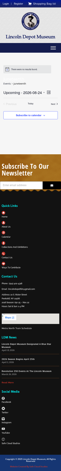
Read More (8, 382)
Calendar (6, 237)
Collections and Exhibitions (15, 247)
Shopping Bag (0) (44, 3)
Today (30, 103)
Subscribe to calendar (28, 115)
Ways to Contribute (11, 267)
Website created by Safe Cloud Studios (29, 466)
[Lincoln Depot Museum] (30, 21)
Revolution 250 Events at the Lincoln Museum (27, 371)
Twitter (5, 412)
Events (7, 83)
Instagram (6, 422)
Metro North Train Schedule (17, 328)
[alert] (24, 69)
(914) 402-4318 (15, 283)
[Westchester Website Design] (3, 440)
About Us (6, 227)
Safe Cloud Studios (11, 443)
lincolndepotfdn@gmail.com (21, 289)
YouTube (6, 433)
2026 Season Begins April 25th (18, 359)
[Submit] (52, 185)
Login (6, 3)
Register (18, 3)
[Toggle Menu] (53, 47)
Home (4, 217)
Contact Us (7, 257)
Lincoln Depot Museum (30, 37)
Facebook (6, 402)
